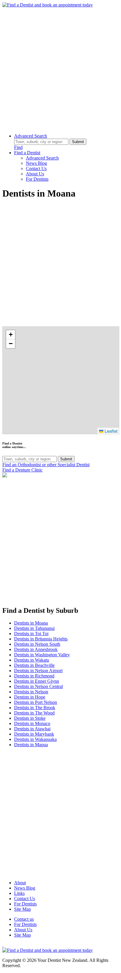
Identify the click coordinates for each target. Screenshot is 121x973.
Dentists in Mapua (31, 744)
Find (18, 147)
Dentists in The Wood (34, 712)
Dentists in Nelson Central (38, 686)
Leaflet (110, 431)
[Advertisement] (60, 68)
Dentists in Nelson (31, 691)
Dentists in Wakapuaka (35, 739)
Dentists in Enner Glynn (36, 681)
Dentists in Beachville (34, 665)
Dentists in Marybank (34, 734)
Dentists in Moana (31, 622)
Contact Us (36, 168)
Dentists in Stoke (30, 718)
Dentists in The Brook (34, 707)
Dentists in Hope (29, 696)
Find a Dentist (27, 152)
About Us (35, 173)
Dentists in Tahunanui (34, 628)
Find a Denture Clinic (22, 469)
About (20, 882)
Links (19, 893)
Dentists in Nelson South (37, 644)
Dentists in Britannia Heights (41, 638)
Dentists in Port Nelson (35, 702)
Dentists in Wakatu (31, 659)
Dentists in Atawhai (32, 728)
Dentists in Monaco (32, 723)
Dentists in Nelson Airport (38, 670)
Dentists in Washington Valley (42, 654)
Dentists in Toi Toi (31, 633)
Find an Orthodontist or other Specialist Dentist (46, 464)
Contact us (24, 919)
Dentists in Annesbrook (36, 649)
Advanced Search (30, 135)
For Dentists (37, 179)
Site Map (22, 909)
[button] (10, 334)
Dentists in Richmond (34, 675)
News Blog (36, 163)
